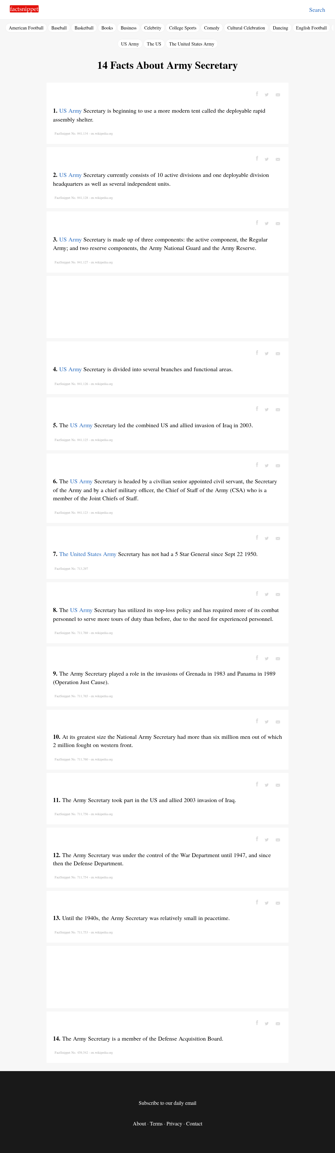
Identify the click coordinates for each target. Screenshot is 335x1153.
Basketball (84, 28)
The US (154, 44)
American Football (26, 28)
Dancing (280, 28)
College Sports (182, 28)
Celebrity (152, 28)
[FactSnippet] (24, 10)
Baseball (59, 28)
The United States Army (191, 44)
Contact (194, 1123)
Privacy (174, 1123)
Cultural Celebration (246, 28)
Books (107, 28)
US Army (130, 44)
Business (128, 28)
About (139, 1123)
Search (317, 9)
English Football (311, 28)
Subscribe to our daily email (167, 1102)
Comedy (212, 28)
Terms (156, 1123)
